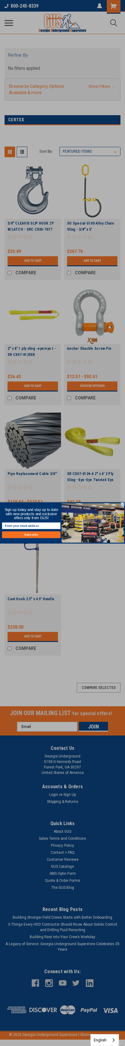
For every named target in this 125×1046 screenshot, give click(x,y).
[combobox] (104, 1040)
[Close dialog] (122, 504)
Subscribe (31, 534)
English (100, 1040)
